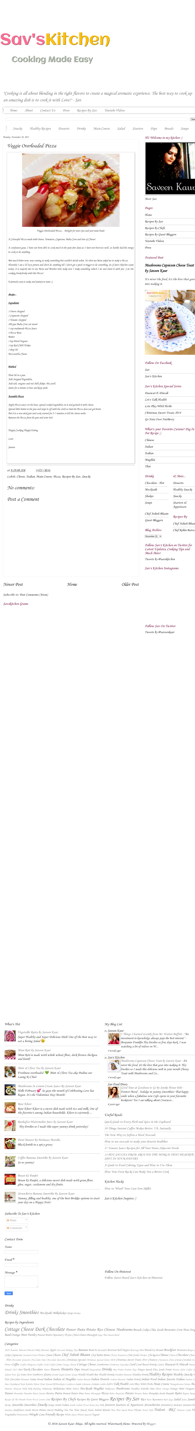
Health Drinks (106, 1374)
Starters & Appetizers (129, 1405)
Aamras (14, 1350)
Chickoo (143, 1355)
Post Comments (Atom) (34, 595)
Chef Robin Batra (183, 530)
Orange (165, 1388)
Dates (83, 1335)
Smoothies (28, 1313)
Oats (151, 1388)
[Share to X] (43, 470)
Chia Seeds (156, 1330)
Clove (171, 1359)
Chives (75, 1335)
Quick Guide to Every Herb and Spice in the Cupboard (137, 1122)
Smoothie (17, 1405)
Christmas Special (75, 1360)
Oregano (189, 1388)
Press (66, 111)
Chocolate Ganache (20, 1359)
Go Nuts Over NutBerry (159, 419)
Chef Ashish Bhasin (156, 514)
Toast (145, 1410)
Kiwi (42, 1384)
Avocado (61, 1350)
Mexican (17, 1388)
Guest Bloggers (154, 520)
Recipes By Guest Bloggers (93, 1399)
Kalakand (15, 1384)
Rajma (186, 1393)
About (29, 111)
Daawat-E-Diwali (156, 393)
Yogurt (95, 1414)
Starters (137, 129)
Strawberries (152, 1405)
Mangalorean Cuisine (180, 1384)
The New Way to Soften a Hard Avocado (129, 1135)
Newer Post (13, 584)
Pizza (56, 477)
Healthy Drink (140, 1374)
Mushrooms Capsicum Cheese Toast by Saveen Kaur (151, 1061)
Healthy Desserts (123, 1374)
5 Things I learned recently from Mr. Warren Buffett (152, 1034)
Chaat (49, 1355)
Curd (132, 1364)
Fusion (176, 1369)
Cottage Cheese (19, 1329)
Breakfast (170, 1350)
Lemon (95, 1384)
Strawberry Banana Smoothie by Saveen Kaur (46, 1194)
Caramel (26, 1355)
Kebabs (29, 1384)
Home (13, 111)
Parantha (18, 1393)
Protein (137, 1393)
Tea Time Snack (78, 1410)
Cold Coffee (50, 1364)
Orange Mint (19, 1335)
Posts (12, 1220)
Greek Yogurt (58, 1374)
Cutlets (160, 1364)
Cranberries (103, 1364)
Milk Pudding (34, 1388)
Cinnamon (163, 1359)
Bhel (142, 1350)
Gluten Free (10, 1374)
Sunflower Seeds (22, 1410)
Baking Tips (72, 1350)
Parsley (32, 1335)
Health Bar (92, 1374)
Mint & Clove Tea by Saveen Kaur (39, 1068)
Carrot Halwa (38, 1355)
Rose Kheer (24, 1104)
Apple (53, 1350)
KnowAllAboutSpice (56, 1384)
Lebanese (86, 1384)
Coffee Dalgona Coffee (31, 1364)
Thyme (68, 1335)
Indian (149, 447)
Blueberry (150, 1350)
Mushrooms (124, 1329)
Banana (83, 1350)
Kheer (36, 1384)
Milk (24, 1388)
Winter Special (84, 1414)
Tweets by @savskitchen (160, 559)
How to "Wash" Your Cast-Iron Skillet (127, 1189)
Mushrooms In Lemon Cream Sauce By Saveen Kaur (49, 1086)
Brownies (170, 1330)
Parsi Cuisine (39, 1393)
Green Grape (71, 1374)
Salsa (184, 1399)
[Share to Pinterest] (49, 470)
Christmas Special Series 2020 (100, 1359)
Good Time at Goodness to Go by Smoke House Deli (151, 1088)
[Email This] (37, 470)
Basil (8, 1335)
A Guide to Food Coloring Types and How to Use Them (138, 1165)
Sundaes (8, 1410)
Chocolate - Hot (154, 483)
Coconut (186, 1360)
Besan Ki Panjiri (28, 1176)
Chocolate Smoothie (56, 1359)
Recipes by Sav (154, 221)
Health (81, 1374)
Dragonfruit (95, 1369)
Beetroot (112, 1350)
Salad (121, 129)
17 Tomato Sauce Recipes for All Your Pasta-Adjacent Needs (141, 1148)
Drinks (81, 129)
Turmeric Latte (184, 1410)
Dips (153, 129)
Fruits (168, 1369)
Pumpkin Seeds (157, 1393)
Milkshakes (59, 1313)
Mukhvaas (110, 1388)
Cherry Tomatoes (118, 1355)
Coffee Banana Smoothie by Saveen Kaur (43, 1158)
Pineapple (92, 1335)
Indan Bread (36, 1379)
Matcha (8, 1388)
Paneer (71, 1329)
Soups (148, 503)
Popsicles (119, 1393)
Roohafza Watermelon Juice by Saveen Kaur (45, 1122)
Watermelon (22, 1414)
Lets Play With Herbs (158, 406)
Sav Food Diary (117, 1084)
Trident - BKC (165, 1410)
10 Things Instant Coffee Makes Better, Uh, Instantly (137, 1128)
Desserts (63, 129)
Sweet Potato (39, 1410)
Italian (30, 477)
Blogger (150, 1424)
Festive (127, 1369)
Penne (87, 1393)
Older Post (130, 584)
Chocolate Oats (38, 1359)
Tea (66, 1410)
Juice (7, 1384)
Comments (15, 1228)
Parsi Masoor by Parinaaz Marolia (39, 1140)
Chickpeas (153, 1355)
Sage (100, 1335)
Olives (158, 1388)
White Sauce (71, 1414)
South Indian (62, 1405)
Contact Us (47, 111)
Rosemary (58, 1335)
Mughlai (150, 460)
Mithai (75, 1388)
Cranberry (114, 1364)
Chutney (152, 1360)
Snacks (17, 129)
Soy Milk (99, 1405)
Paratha (28, 1393)
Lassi (78, 1384)
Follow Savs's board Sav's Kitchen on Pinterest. (133, 1278)
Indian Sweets (166, 1379)
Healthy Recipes (40, 129)
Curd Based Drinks (146, 1364)
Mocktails (151, 490)
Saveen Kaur (115, 1031)
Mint (68, 1388)
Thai (147, 466)
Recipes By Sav (87, 111)
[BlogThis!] (40, 470)
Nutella (144, 1388)
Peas (186, 1330)
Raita (178, 1393)
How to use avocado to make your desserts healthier (136, 1142)
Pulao (145, 1393)
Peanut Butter (44, 1335)
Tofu (151, 1410)
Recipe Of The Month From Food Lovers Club (27, 1399)
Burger (190, 1350)
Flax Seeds (158, 1369)
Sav (147, 370)
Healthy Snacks (182, 490)
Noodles (135, 1388)
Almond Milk (33, 1350)
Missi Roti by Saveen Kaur (34, 1050)
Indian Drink (133, 1379)
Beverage (134, 1350)
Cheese (21, 477)
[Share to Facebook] (46, 470)
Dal (20, 1369)
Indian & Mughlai (64, 1379)
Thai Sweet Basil (111, 1335)
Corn (179, 1330)
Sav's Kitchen (153, 376)
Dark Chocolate (50, 1329)
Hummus (25, 1379)
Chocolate (182, 1355)
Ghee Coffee (186, 1369)
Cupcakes (124, 1364)
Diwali (84, 1369)
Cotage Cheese (69, 1364)
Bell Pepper (123, 1350)
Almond (22, 1350)
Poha (111, 1393)
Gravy (47, 1375)
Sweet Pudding (55, 1410)
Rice (100, 1329)
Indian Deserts (100, 1379)
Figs (134, 1369)
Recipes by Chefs (155, 228)
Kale (22, 1384)
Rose (149, 1399)
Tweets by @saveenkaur (159, 632)
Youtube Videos (114, 111)
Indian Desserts (118, 1379)
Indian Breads (83, 1379)
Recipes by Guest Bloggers (160, 234)
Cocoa (178, 1360)
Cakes (145, 1330)
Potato (91, 1329)
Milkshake (47, 1388)
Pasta (81, 1329)
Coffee (15, 1364)
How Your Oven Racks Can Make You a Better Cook (136, 1172)
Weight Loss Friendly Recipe (46, 1414)
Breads (137, 1330)
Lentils (102, 1384)
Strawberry (167, 1405)
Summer (177, 1405)
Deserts (55, 1369)
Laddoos (70, 1384)
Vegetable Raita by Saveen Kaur (38, 1032)
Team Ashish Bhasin (98, 1410)
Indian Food (148, 1379)
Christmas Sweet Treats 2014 (163, 413)
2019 (7, 1350)
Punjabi (170, 1393)
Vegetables (10, 1414)
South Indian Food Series (82, 1405)
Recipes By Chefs (63, 1399)
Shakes (149, 496)
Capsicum (16, 1355)
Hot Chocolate (12, 1379)
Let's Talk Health (155, 400)
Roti (165, 1399)
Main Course (101, 129)
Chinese (149, 440)
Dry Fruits (118, 1369)
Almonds (44, 1350)
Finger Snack (144, 1369)
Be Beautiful (101, 1350)
